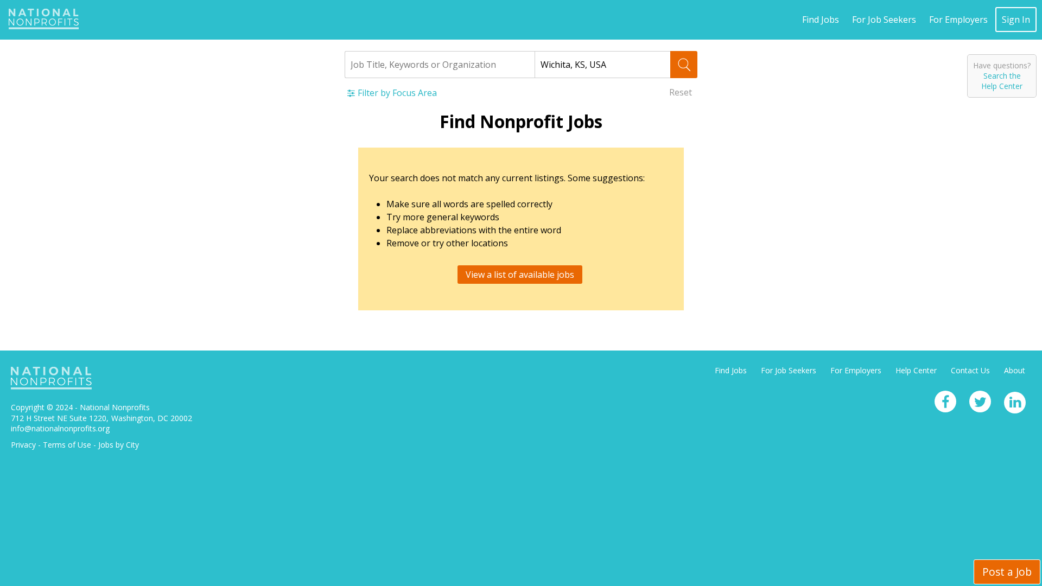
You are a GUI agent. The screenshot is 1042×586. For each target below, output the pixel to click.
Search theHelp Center (1001, 81)
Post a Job (1007, 571)
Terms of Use (67, 445)
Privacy (23, 445)
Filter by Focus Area (397, 93)
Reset (680, 92)
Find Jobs (820, 19)
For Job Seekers (884, 19)
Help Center (916, 370)
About (1014, 370)
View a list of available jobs (520, 275)
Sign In (1016, 20)
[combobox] (440, 64)
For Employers (958, 19)
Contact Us (970, 370)
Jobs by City (118, 445)
